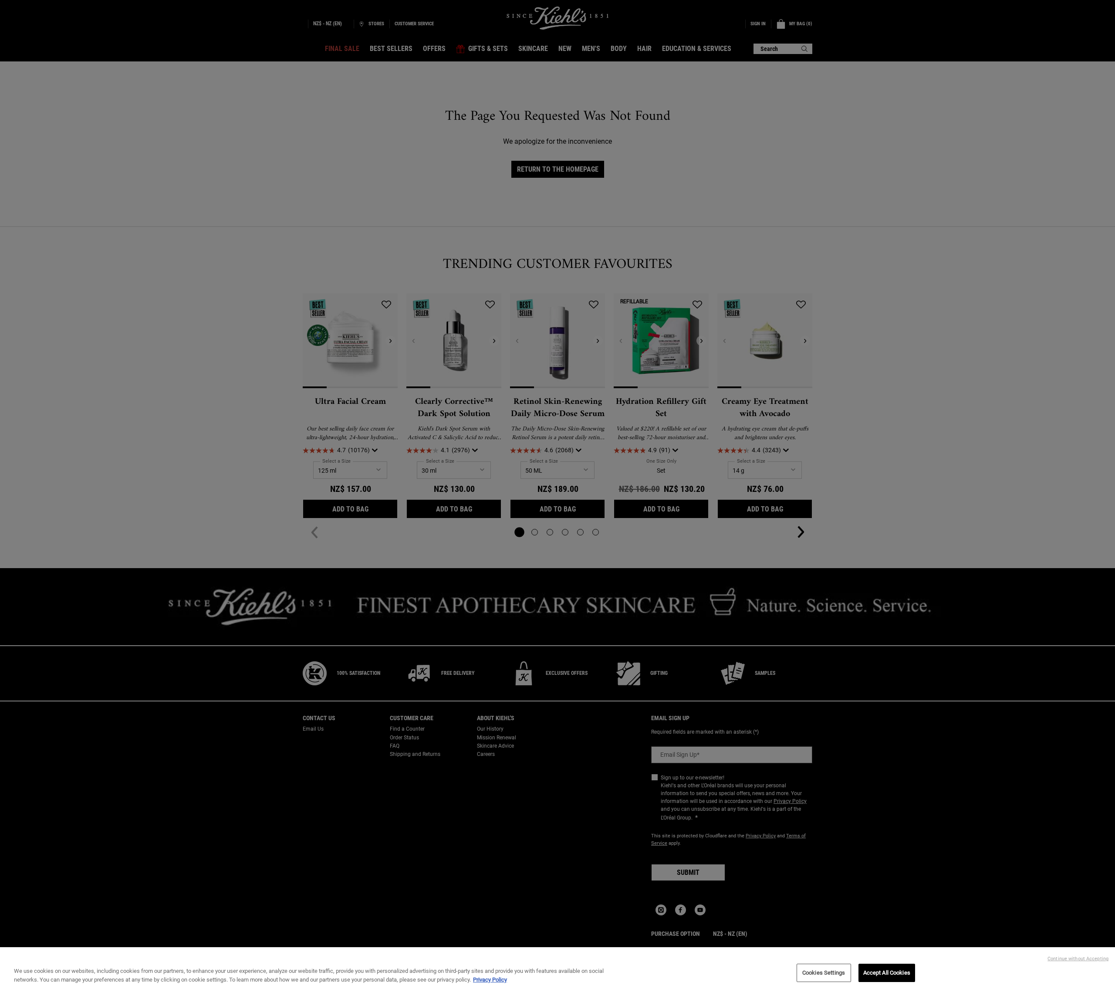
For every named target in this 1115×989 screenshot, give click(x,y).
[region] (557, 968)
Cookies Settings (823, 972)
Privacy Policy (490, 979)
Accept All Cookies (886, 972)
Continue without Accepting (1077, 959)
